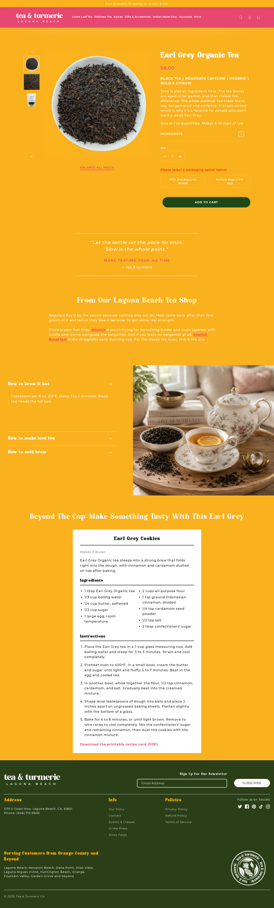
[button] (240, 17)
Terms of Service (178, 822)
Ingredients (171, 134)
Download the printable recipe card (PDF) (119, 744)
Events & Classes (122, 822)
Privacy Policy (176, 809)
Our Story (116, 809)
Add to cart (206, 202)
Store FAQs (118, 835)
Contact (115, 815)
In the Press (118, 828)
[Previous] (31, 51)
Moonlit (98, 330)
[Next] (31, 156)
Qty (162, 147)
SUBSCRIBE (252, 783)
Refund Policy (176, 815)
